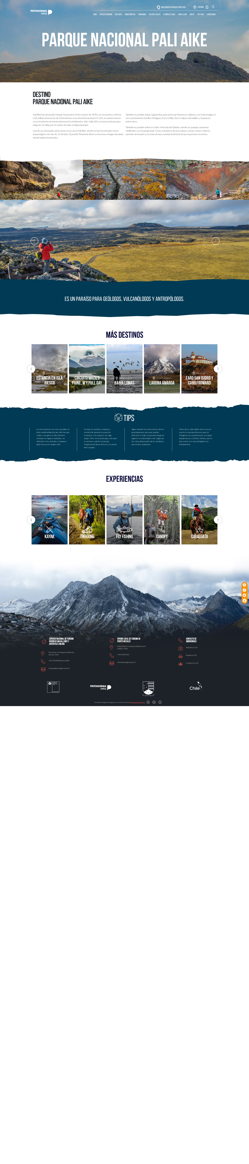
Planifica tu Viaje (169, 15)
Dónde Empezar (130, 15)
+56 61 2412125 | (123, 654)
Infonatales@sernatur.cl (126, 662)
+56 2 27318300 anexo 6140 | (59, 660)
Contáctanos (211, 15)
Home (95, 15)
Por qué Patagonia (106, 15)
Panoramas (142, 15)
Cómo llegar (182, 15)
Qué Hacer (118, 15)
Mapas (192, 15)
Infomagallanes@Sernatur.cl (59, 668)
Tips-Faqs (200, 15)
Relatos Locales (155, 15)
